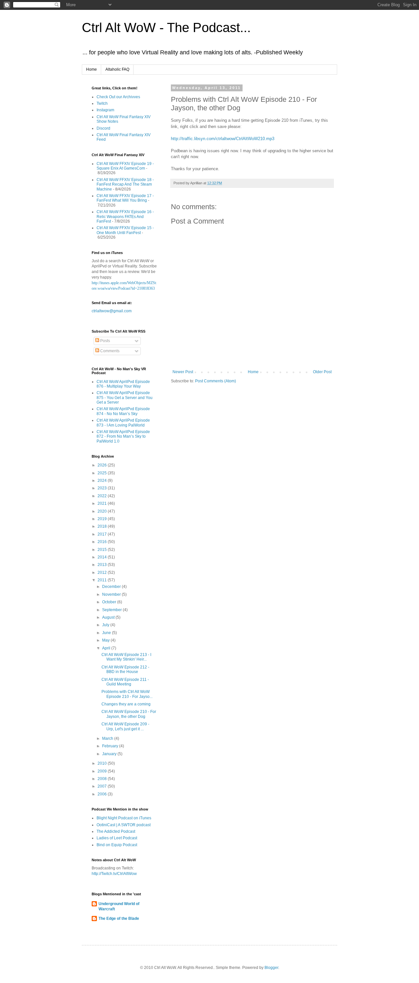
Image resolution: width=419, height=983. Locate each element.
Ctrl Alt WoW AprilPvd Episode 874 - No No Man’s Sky (123, 411)
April (106, 648)
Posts (104, 340)
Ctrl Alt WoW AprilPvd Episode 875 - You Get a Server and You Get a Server (125, 398)
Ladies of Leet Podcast (117, 838)
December (112, 586)
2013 (103, 564)
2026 (103, 465)
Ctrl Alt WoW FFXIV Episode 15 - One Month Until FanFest (125, 230)
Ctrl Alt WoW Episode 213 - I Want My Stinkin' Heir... (126, 657)
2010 (103, 763)
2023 (103, 488)
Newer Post (183, 372)
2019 (103, 519)
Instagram (105, 110)
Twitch (102, 103)
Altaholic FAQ (117, 69)
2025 (103, 473)
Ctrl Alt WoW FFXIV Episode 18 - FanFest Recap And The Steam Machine (125, 184)
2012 (103, 572)
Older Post (322, 372)
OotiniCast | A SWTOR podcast (124, 825)
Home (91, 69)
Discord (103, 128)
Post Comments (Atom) (215, 381)
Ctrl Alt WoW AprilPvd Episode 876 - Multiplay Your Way (123, 384)
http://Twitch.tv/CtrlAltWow (114, 873)
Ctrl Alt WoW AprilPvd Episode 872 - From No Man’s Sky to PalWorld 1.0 (123, 436)
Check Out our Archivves (118, 97)
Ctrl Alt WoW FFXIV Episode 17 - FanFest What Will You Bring (125, 198)
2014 (103, 557)
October (109, 602)
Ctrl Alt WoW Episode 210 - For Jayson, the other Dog (128, 714)
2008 (103, 778)
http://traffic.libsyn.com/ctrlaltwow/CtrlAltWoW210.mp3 (222, 138)
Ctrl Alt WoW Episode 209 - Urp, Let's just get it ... (125, 726)
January (110, 754)
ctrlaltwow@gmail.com (112, 311)
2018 (103, 526)
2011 (103, 580)
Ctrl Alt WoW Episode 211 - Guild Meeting (125, 681)
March (108, 738)
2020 (103, 511)
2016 (103, 541)
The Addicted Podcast (116, 831)
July (106, 625)
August (109, 617)
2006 (103, 794)
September (112, 610)
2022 (103, 496)
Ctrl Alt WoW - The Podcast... (166, 27)
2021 (103, 503)
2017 (103, 534)
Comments (109, 351)
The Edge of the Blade (119, 918)
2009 (103, 771)
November (112, 594)
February (110, 746)
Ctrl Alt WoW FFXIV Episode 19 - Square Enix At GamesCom (125, 166)
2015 (103, 549)
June (107, 632)
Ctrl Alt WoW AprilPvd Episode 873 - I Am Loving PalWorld (123, 422)
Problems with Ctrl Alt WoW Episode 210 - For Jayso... (127, 694)
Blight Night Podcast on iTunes (124, 818)
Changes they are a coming (126, 704)
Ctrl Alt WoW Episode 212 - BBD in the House (125, 669)
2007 (103, 786)
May (106, 640)
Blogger (271, 967)
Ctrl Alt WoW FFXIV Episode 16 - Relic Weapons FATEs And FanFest (125, 216)
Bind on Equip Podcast (117, 845)
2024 (103, 480)
